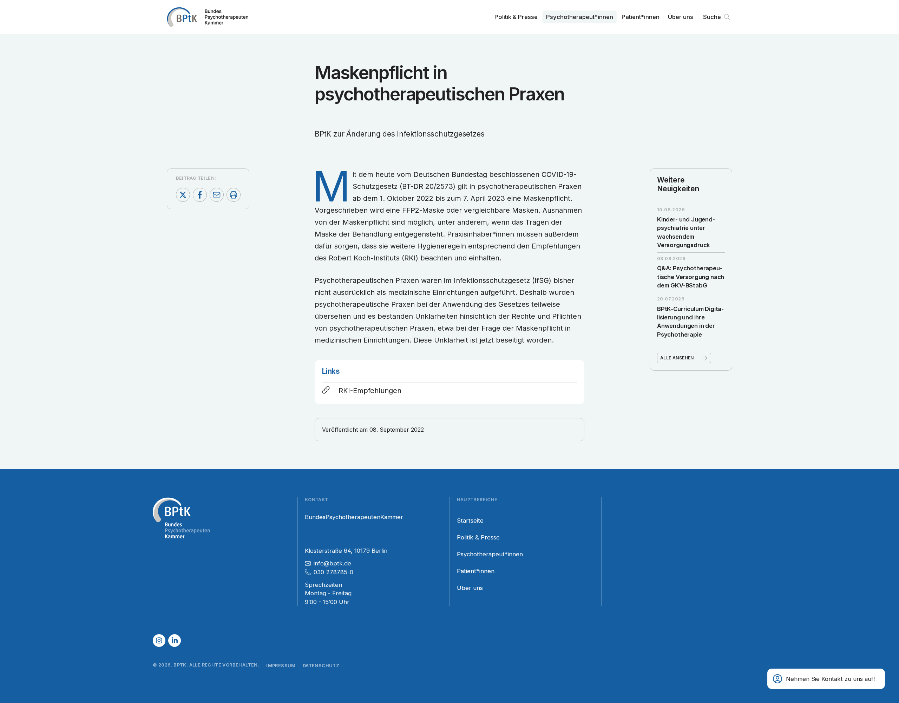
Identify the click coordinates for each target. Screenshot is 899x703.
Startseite (470, 520)
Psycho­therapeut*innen (579, 16)
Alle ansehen (677, 357)
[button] (826, 678)
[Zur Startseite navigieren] (207, 17)
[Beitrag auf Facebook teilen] (200, 195)
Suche (712, 16)
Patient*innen (641, 16)
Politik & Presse (516, 16)
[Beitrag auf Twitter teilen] (183, 195)
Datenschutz (321, 665)
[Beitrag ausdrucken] (234, 195)
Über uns (680, 16)
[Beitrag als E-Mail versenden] (217, 195)
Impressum (281, 665)
